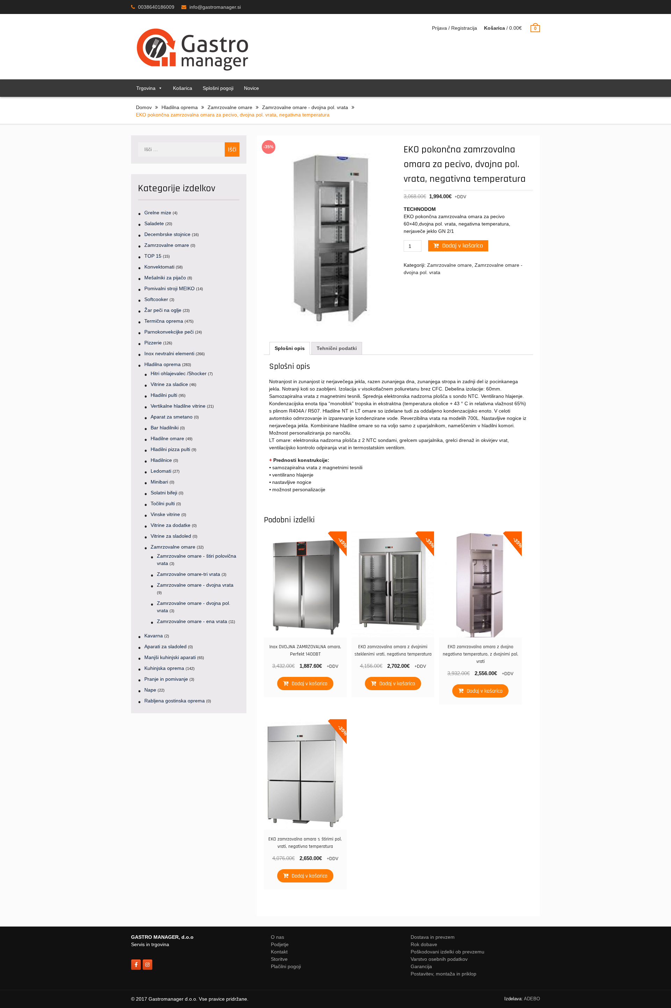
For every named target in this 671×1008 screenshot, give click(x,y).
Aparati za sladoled (165, 646)
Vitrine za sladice (169, 384)
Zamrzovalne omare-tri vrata (188, 574)
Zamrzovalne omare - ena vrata (192, 621)
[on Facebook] (136, 964)
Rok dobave (424, 944)
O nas (277, 937)
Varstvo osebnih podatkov (439, 959)
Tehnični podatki (337, 348)
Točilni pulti (163, 503)
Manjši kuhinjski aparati (170, 657)
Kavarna (153, 635)
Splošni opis (290, 348)
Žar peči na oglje (162, 310)
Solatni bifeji (164, 492)
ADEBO (532, 998)
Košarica (182, 88)
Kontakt (279, 952)
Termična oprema (163, 321)
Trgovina (146, 88)
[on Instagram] (147, 964)
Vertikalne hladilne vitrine (178, 406)
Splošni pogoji (218, 88)
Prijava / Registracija (454, 28)
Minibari (159, 482)
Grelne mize (157, 212)
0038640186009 (156, 7)
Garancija (421, 966)
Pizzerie (153, 342)
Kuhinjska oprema (164, 668)
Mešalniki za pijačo (165, 277)
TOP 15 (152, 256)
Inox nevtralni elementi (169, 353)
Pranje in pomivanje (166, 679)
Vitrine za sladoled (171, 536)
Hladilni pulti (164, 395)
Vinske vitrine (165, 514)
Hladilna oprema (179, 107)
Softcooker (156, 299)
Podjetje (280, 944)
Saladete (154, 223)
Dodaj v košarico (462, 246)
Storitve (279, 959)
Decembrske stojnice (167, 234)
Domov (144, 107)
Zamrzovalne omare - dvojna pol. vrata (305, 107)
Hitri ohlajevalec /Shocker (179, 373)
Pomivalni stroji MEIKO (169, 288)
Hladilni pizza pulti (170, 449)
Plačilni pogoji (286, 966)
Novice (251, 88)
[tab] (289, 348)
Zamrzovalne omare (230, 107)
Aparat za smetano (172, 417)
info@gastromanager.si (215, 7)
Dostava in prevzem (433, 937)
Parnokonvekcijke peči (169, 332)
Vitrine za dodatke (170, 525)
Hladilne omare (167, 438)
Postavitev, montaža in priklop (443, 974)
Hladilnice (161, 460)
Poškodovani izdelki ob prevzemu (447, 952)
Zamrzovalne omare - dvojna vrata (195, 585)
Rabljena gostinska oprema (174, 700)
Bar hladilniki (165, 427)
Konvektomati (159, 267)
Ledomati (161, 471)
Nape (150, 690)
